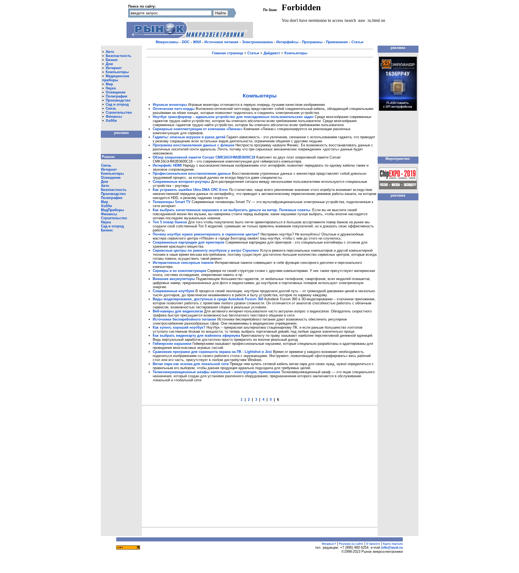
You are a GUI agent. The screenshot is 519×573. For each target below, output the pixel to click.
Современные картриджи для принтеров (188, 242)
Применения (337, 42)
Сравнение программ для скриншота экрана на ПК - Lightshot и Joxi (212, 352)
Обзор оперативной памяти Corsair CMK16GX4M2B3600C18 (204, 157)
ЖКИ (197, 42)
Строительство (119, 112)
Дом (109, 64)
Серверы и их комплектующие (179, 271)
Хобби (111, 121)
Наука (111, 88)
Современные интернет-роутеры (181, 182)
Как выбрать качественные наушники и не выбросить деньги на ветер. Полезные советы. (232, 210)
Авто (110, 52)
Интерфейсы (287, 42)
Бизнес (112, 60)
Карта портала (393, 543)
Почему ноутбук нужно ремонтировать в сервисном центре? (206, 234)
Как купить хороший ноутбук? (179, 327)
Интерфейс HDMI (167, 165)
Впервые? (329, 543)
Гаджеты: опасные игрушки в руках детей (189, 137)
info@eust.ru (392, 547)
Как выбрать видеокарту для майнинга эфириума (196, 335)
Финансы (114, 116)
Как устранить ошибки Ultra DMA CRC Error (190, 190)
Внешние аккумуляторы (174, 279)
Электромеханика (257, 42)
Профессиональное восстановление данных (192, 173)
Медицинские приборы (115, 78)
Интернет (114, 68)
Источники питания (221, 42)
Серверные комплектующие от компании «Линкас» (197, 129)
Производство (118, 100)
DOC (185, 42)
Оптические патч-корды (174, 109)
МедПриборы (112, 210)
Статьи (357, 42)
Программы (312, 42)
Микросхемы (167, 42)
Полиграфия (116, 96)
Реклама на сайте (351, 543)
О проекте (373, 543)
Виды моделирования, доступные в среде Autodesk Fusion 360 (208, 299)
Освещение (115, 92)
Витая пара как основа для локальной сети (191, 364)
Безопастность (118, 56)
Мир (109, 84)
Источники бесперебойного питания (184, 319)
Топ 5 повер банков (170, 222)
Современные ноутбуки (173, 291)
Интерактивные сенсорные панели (183, 263)
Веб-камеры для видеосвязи (178, 311)
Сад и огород (117, 104)
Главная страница (227, 53)
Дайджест (272, 53)
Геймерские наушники (172, 344)
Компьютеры (117, 72)
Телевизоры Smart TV (172, 202)
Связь (111, 108)
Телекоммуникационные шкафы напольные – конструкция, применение (216, 372)
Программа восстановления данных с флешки (193, 145)
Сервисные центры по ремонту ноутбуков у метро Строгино (206, 250)
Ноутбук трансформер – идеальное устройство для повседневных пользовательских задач (233, 117)
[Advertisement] (259, 71)
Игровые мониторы (170, 105)
